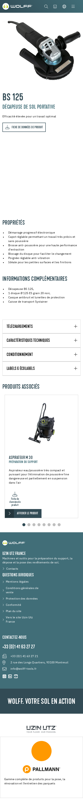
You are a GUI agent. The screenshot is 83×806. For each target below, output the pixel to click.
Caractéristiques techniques (28, 341)
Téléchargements (20, 327)
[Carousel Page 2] (28, 524)
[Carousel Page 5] (44, 524)
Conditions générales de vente (22, 590)
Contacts (12, 568)
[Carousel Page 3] (33, 524)
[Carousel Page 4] (38, 524)
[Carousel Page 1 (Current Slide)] (23, 524)
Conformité (13, 605)
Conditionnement (20, 355)
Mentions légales (17, 581)
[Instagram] (4, 676)
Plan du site (14, 611)
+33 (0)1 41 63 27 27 (18, 647)
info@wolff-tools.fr (23, 668)
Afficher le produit (27, 513)
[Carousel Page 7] (54, 524)
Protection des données (22, 598)
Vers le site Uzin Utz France (19, 619)
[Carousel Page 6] (49, 524)
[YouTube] (16, 676)
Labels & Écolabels (21, 369)
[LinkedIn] (10, 676)
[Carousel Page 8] (59, 524)
